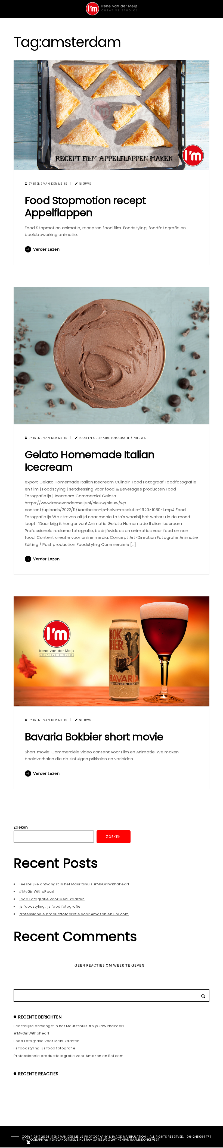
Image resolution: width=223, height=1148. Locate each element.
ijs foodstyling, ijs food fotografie (49, 906)
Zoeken (21, 827)
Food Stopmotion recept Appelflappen (85, 206)
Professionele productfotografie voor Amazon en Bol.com (74, 914)
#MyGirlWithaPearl (36, 891)
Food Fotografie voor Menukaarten (52, 899)
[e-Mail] (28, 1143)
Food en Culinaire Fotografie (104, 438)
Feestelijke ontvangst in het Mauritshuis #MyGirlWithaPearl (74, 884)
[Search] (201, 994)
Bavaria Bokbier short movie (94, 736)
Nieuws (85, 184)
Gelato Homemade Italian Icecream (89, 460)
